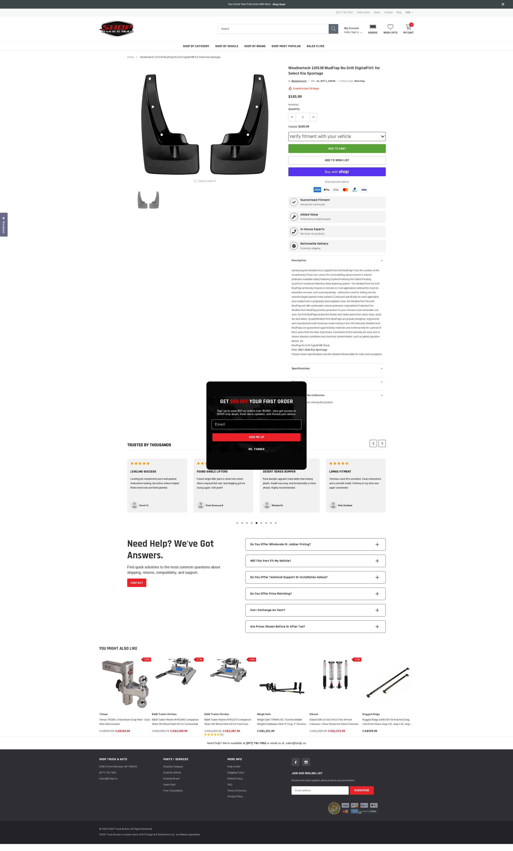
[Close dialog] (302, 387)
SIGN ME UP (256, 437)
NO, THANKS (256, 449)
